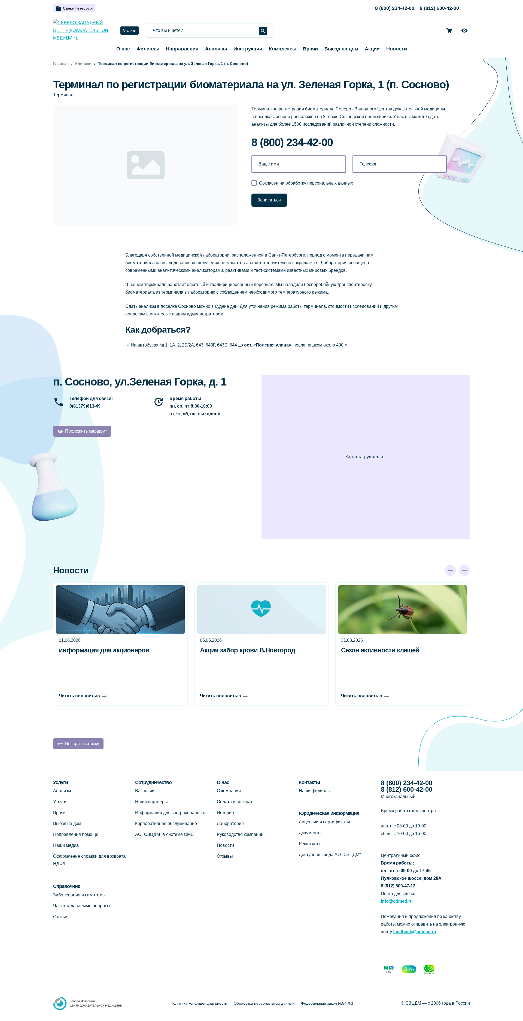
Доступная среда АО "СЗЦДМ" (330, 854)
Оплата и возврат (235, 801)
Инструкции (247, 49)
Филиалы (147, 49)
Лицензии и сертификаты (324, 822)
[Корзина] (449, 30)
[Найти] (263, 31)
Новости (396, 49)
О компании (229, 790)
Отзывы (225, 856)
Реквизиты (309, 843)
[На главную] (82, 30)
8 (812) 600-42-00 (439, 8)
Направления (182, 49)
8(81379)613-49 (85, 406)
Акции (372, 49)
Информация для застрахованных (170, 812)
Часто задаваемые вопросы (81, 905)
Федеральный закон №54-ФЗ (327, 1003)
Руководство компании (240, 834)
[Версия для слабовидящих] (464, 30)
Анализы (129, 30)
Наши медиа (66, 845)
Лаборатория (230, 823)
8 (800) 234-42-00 (394, 8)
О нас (123, 49)
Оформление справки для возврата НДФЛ (89, 860)
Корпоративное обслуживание (166, 823)
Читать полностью (79, 696)
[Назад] (450, 570)
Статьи (60, 916)
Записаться (269, 200)
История (225, 812)
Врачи (310, 49)
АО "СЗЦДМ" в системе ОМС (164, 834)
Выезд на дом (341, 49)
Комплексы (282, 49)
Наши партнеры (151, 801)
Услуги (59, 801)
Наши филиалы (315, 790)
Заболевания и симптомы (79, 895)
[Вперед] (464, 570)
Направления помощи (75, 834)
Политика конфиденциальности (199, 1003)
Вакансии (144, 790)
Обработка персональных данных (264, 1003)
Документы (310, 832)
